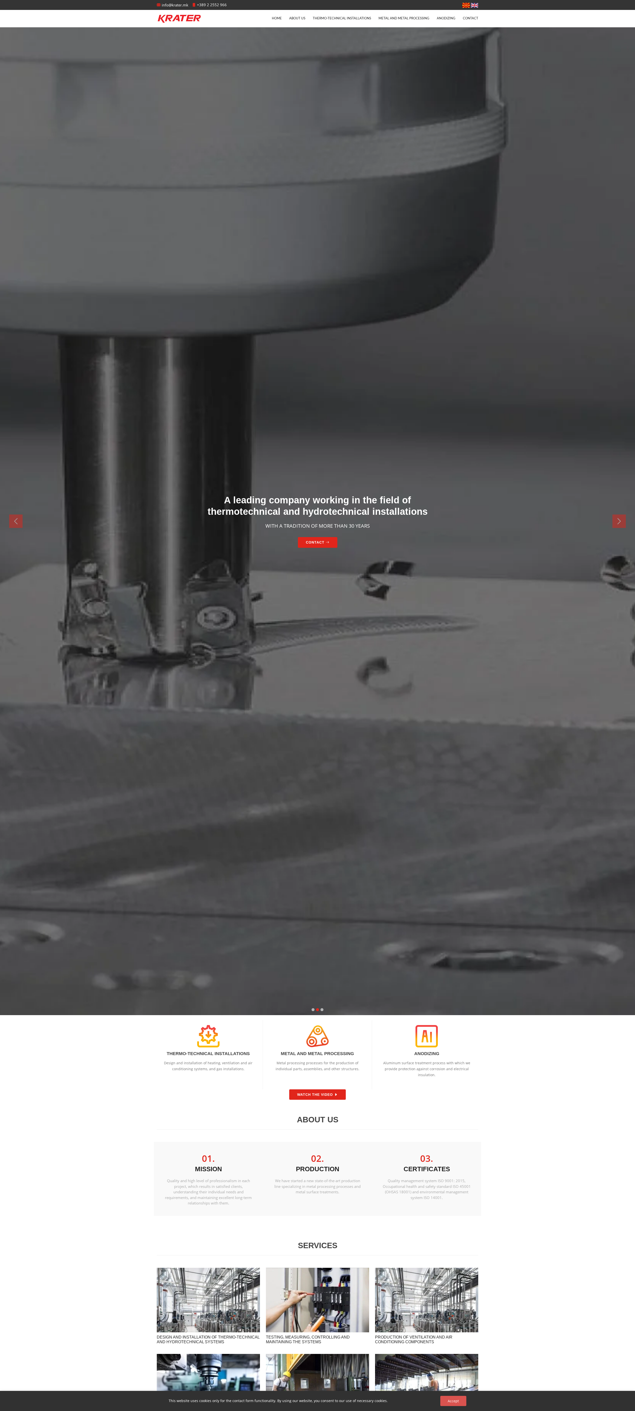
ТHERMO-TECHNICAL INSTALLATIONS (342, 18)
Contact (470, 18)
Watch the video (315, 1095)
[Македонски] (466, 5)
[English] (474, 5)
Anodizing (446, 18)
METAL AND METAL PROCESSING (404, 18)
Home (277, 18)
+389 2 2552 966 (212, 5)
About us (297, 18)
